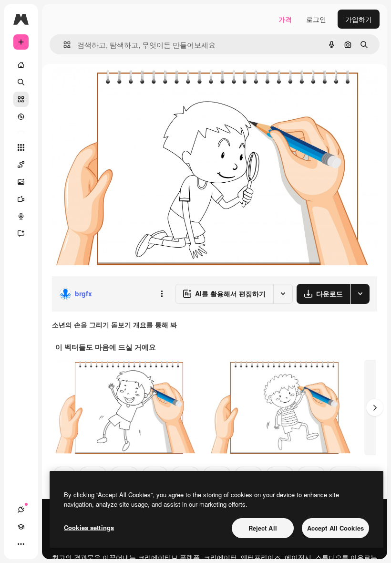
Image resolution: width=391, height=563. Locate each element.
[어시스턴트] (21, 233)
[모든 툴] (21, 147)
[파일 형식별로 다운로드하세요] (360, 294)
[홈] (21, 65)
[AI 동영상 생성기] (21, 199)
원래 (106, 86)
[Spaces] (21, 164)
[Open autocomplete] (63, 44)
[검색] (21, 82)
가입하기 (358, 19)
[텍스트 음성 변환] (21, 216)
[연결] (21, 509)
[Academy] (21, 526)
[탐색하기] (21, 116)
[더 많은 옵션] (161, 293)
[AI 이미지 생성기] (21, 181)
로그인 (316, 19)
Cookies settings (89, 527)
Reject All (262, 527)
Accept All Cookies (335, 527)
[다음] (374, 407)
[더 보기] (21, 544)
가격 (285, 19)
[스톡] (21, 99)
